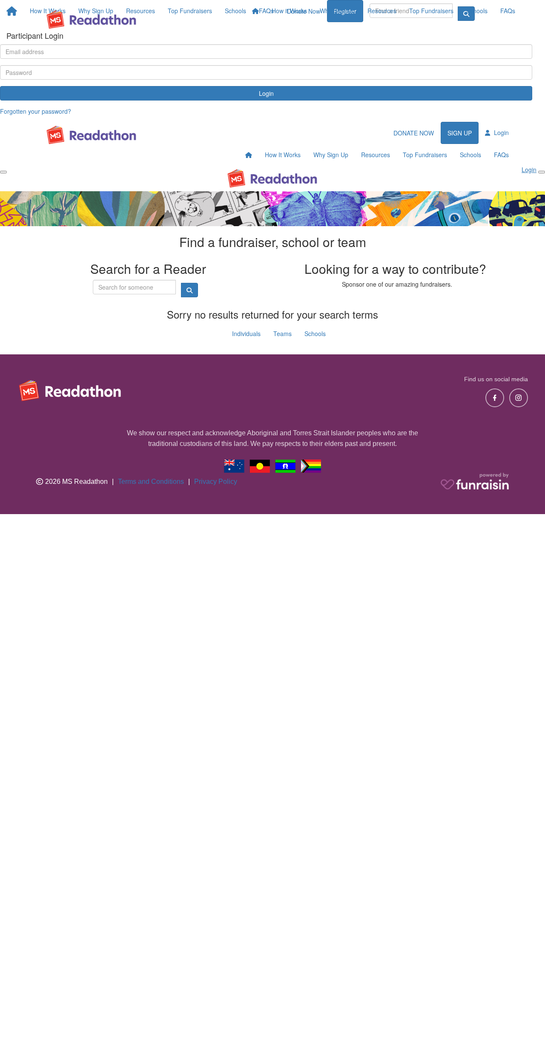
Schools (477, 10)
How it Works (289, 10)
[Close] (541, 172)
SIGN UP (459, 133)
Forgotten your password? (35, 111)
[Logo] (91, 19)
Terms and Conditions (151, 481)
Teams (282, 333)
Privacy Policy (215, 481)
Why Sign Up (337, 10)
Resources (381, 10)
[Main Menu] (3, 172)
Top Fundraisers (431, 10)
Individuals (246, 333)
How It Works (283, 154)
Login (266, 93)
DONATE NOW (413, 133)
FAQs (507, 10)
